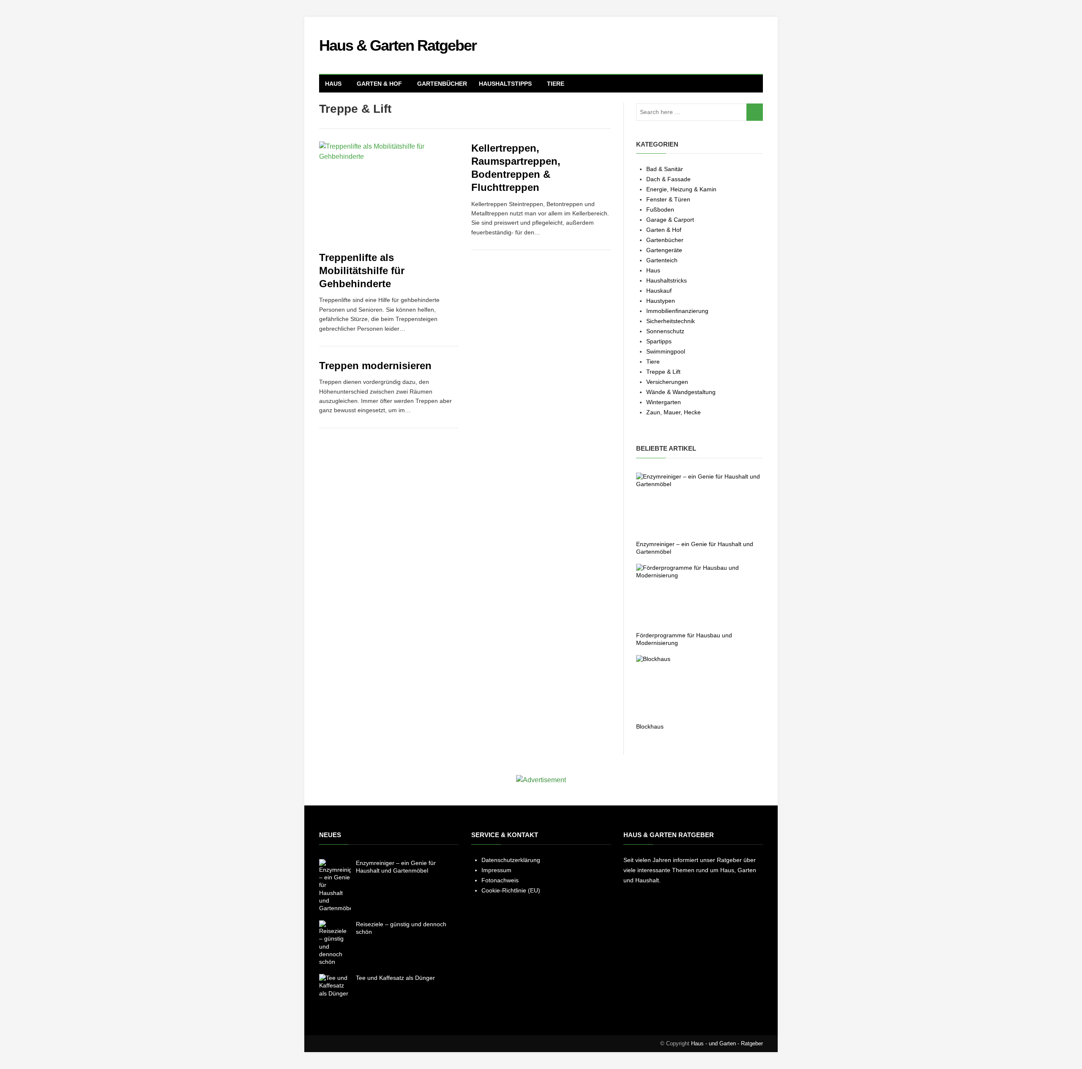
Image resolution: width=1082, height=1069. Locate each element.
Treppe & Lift (663, 371)
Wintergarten (663, 402)
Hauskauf (659, 290)
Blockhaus (650, 726)
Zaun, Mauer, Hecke (673, 412)
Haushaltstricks (666, 280)
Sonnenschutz (665, 331)
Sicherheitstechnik (670, 321)
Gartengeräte (664, 250)
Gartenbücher (442, 83)
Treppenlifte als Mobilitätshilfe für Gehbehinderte (361, 270)
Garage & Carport (670, 219)
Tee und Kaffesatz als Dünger (395, 977)
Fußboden (660, 209)
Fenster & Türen (668, 199)
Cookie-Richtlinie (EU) (510, 890)
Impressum (496, 870)
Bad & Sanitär (664, 169)
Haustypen (660, 300)
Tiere (555, 83)
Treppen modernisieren (375, 365)
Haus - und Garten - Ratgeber (727, 1043)
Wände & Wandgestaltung (681, 392)
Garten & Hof (379, 83)
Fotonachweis (500, 880)
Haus (333, 83)
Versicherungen (667, 381)
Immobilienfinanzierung (677, 310)
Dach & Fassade (668, 179)
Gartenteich (662, 260)
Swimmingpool (665, 351)
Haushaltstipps (505, 83)
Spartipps (659, 341)
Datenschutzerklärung (510, 860)
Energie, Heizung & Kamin (681, 189)
